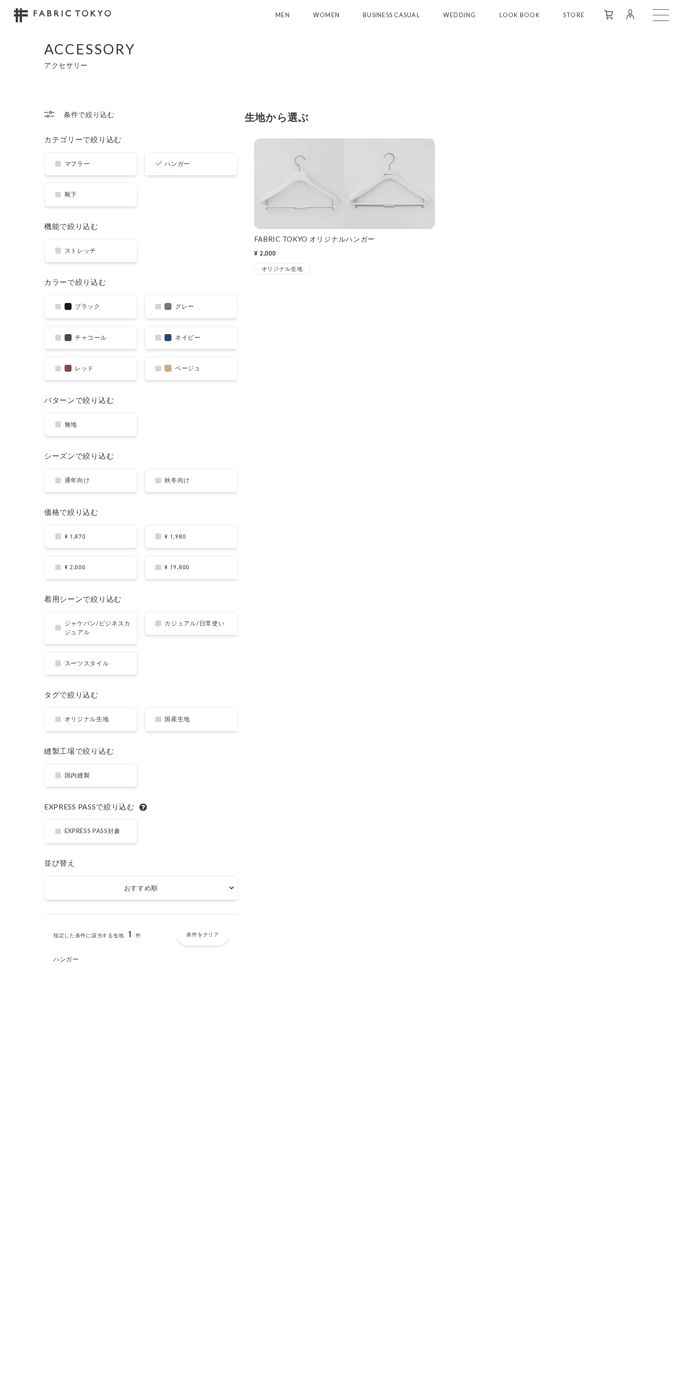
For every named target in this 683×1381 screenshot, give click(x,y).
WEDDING (459, 15)
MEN (283, 15)
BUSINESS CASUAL (391, 15)
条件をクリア (202, 934)
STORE (573, 15)
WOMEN (326, 15)
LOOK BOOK (519, 15)
